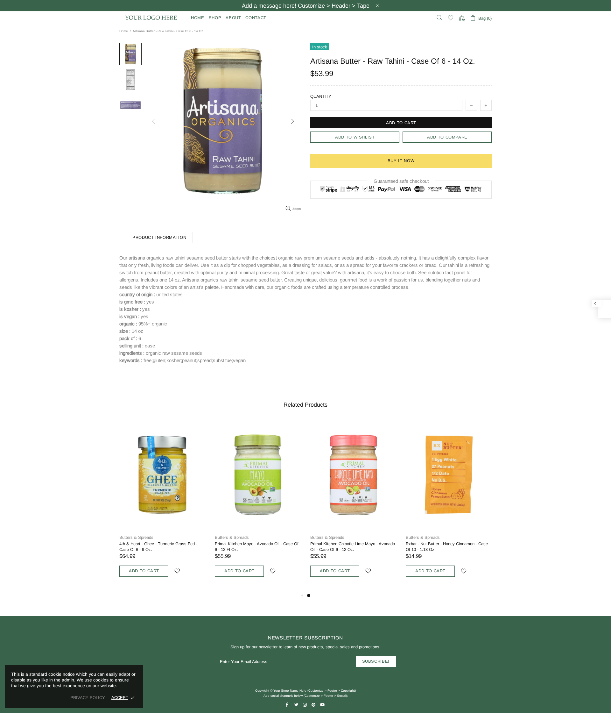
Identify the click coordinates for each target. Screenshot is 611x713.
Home (123, 31)
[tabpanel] (353, 506)
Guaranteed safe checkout (401, 181)
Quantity (320, 96)
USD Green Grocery (151, 17)
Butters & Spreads (136, 537)
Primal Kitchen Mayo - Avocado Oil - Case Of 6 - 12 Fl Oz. (256, 546)
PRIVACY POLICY (87, 697)
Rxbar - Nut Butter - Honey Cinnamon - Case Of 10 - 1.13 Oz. (447, 546)
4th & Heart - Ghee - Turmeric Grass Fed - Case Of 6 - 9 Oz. (158, 546)
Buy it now (401, 160)
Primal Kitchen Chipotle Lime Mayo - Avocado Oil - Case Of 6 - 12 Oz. (352, 546)
